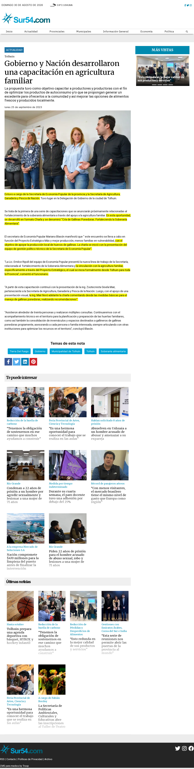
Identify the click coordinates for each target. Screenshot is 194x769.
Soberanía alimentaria (113, 351)
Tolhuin (90, 351)
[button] (139, 70)
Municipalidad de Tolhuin (66, 351)
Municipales (83, 31)
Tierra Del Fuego (19, 351)
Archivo (48, 759)
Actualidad (31, 31)
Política (169, 31)
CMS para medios (9, 765)
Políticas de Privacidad (30, 759)
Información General (116, 31)
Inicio (9, 31)
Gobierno (40, 351)
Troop (26, 765)
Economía (146, 31)
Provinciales (57, 31)
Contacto (11, 759)
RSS (2, 759)
